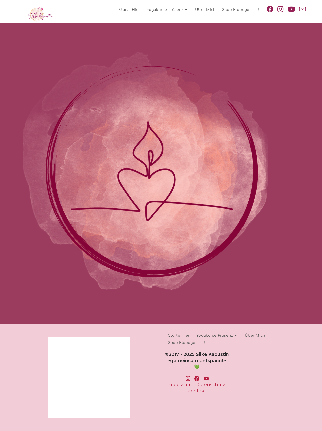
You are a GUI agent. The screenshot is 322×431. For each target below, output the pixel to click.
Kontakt (197, 391)
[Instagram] (280, 9)
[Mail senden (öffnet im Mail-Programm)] (302, 9)
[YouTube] (291, 9)
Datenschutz (210, 384)
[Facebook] (270, 9)
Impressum (179, 384)
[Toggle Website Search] (258, 9)
